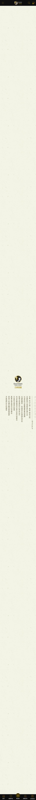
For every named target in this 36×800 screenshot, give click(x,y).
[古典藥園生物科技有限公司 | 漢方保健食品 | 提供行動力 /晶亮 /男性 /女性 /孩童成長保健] (18, 5)
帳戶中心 (33, 3)
